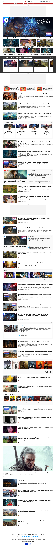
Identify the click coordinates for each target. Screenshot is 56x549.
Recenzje (30, 3)
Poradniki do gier (28, 323)
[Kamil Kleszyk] (4, 44)
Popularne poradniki (28, 395)
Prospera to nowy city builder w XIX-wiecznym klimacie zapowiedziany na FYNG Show (28, 297)
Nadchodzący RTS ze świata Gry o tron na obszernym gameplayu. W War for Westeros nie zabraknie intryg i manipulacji (28, 220)
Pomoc (44, 539)
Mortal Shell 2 (16, 366)
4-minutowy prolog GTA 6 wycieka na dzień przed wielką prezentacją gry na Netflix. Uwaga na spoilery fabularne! (22, 51)
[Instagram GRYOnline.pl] (22, 536)
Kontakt (41, 539)
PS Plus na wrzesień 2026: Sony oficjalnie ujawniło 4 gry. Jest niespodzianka (28, 379)
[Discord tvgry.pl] (37, 536)
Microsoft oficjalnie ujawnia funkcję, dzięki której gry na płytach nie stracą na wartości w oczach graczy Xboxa (28, 420)
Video (38, 3)
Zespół (37, 539)
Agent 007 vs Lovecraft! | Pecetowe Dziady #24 (9, 276)
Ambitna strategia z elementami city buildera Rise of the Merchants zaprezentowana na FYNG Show (28, 307)
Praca (39, 539)
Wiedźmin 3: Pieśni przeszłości (16, 534)
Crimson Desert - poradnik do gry (43, 399)
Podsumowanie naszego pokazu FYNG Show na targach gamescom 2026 (28, 164)
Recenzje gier (40, 170)
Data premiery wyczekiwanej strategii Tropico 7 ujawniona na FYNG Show (28, 410)
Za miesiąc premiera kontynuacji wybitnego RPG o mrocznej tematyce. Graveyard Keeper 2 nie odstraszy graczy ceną (28, 189)
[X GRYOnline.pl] (24, 536)
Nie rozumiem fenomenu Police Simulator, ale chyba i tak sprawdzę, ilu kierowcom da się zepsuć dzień (10, 65)
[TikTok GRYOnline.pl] (25, 536)
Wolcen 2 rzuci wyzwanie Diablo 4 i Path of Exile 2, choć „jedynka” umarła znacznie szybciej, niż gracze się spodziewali (28, 344)
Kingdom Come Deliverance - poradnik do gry (18, 400)
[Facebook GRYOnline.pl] (21, 536)
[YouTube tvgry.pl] (33, 536)
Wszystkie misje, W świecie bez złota (25, 336)
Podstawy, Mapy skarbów (23, 331)
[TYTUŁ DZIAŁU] (28, 360)
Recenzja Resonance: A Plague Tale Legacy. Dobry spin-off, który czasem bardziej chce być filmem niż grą (9, 51)
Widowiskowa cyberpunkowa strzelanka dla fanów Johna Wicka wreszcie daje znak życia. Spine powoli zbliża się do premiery (28, 144)
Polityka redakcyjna (19, 539)
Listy (27, 3)
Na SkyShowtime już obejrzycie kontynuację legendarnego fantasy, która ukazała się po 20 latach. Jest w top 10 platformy (28, 483)
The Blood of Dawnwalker (40, 366)
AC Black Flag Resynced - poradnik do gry (28, 331)
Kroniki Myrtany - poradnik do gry (37, 399)
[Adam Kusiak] (41, 52)
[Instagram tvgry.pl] (35, 536)
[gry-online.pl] (28, 1)
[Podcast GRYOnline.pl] (26, 536)
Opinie (33, 3)
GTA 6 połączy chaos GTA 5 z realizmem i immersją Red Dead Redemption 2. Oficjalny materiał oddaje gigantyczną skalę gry (28, 43)
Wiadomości (22, 531)
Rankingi (24, 3)
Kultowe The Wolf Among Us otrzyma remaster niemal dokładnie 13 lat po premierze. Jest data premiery (28, 96)
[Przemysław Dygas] (4, 35)
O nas (12, 539)
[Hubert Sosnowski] (29, 52)
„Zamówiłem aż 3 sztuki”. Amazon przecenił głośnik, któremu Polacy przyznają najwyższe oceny (44, 89)
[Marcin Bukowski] (20, 44)
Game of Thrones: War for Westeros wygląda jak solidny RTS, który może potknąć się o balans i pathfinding (34, 51)
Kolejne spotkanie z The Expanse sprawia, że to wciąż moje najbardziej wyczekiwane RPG (34, 130)
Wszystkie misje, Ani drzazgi (24, 335)
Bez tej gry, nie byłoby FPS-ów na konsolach (46, 276)
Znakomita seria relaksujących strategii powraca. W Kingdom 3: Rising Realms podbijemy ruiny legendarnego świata (28, 116)
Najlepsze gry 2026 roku (24, 534)
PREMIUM (15, 3)
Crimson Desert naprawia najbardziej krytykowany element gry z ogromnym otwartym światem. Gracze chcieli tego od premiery (28, 440)
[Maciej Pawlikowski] (37, 44)
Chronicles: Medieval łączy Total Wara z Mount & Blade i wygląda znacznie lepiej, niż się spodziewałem (45, 43)
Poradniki (36, 3)
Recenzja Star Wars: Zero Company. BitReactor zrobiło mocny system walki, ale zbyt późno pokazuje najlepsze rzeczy (47, 51)
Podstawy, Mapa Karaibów (24, 334)
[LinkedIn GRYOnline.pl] (28, 536)
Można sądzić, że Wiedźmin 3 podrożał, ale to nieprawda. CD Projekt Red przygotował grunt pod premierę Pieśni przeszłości (28, 461)
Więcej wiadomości (28, 529)
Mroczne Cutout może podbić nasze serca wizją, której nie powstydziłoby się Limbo (28, 265)
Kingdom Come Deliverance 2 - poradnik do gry (49, 400)
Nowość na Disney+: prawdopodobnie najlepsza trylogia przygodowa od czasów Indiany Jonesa (28, 522)
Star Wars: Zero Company (32, 366)
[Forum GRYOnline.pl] (29, 536)
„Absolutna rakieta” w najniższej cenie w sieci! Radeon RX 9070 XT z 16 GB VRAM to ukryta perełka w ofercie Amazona (11, 89)
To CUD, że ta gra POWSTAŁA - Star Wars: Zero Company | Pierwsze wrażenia (22, 276)
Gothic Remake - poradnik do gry (6, 399)
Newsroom (19, 3)
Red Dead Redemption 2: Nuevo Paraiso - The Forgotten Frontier (48, 367)
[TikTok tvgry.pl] (34, 536)
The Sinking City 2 (7, 366)
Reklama (34, 539)
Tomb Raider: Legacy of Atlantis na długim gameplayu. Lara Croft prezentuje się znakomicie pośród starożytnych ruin (28, 106)
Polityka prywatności (25, 539)
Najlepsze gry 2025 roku (31, 534)
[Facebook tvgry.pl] (38, 536)
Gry (22, 3)
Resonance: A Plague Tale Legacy (24, 366)
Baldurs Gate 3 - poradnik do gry (31, 399)
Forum (41, 3)
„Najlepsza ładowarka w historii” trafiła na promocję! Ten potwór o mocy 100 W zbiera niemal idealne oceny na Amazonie (28, 89)
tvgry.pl (28, 270)
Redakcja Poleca (28, 122)
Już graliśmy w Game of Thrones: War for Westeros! (9, 130)
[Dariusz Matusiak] (4, 52)
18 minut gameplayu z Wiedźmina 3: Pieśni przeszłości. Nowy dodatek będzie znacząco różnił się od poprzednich (11, 43)
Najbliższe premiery (41, 534)
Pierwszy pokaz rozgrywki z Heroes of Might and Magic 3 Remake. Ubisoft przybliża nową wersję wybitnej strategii (28, 513)
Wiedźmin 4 (36, 534)
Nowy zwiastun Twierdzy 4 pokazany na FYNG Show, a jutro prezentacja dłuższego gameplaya (28, 354)
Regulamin (14, 539)
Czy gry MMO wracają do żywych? (34, 276)
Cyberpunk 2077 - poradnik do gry (12, 399)
